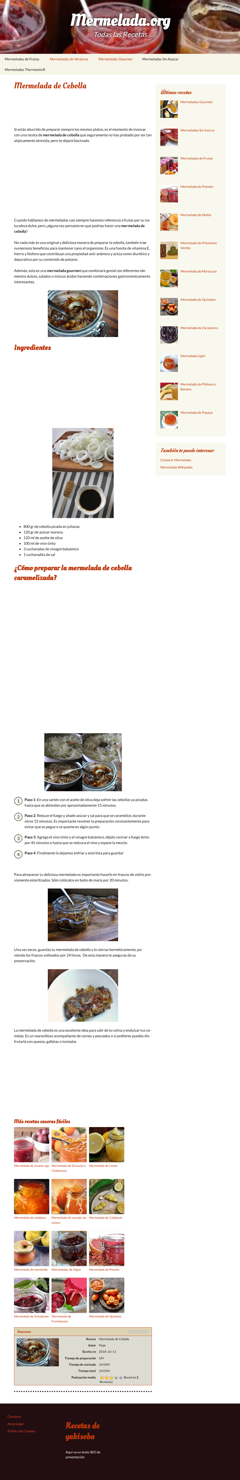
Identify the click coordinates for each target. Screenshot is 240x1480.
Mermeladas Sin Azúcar (160, 59)
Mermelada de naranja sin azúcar (69, 1220)
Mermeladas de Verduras (68, 59)
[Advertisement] (83, 111)
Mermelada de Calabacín (105, 1217)
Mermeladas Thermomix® (25, 69)
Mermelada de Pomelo (104, 1269)
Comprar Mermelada (175, 460)
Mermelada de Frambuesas (61, 1318)
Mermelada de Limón (103, 1166)
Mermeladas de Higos (66, 1269)
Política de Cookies (21, 1431)
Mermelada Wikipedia (176, 467)
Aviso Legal (16, 1424)
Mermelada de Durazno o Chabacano (69, 1168)
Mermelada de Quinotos (105, 1316)
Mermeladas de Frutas (22, 59)
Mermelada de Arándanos (31, 1316)
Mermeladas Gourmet (115, 59)
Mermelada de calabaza (30, 1217)
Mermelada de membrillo (31, 1269)
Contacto (14, 1416)
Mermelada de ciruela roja (31, 1166)
